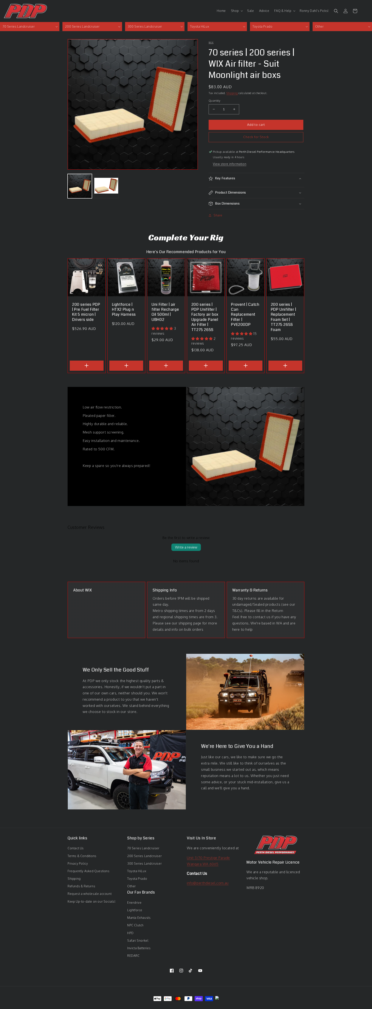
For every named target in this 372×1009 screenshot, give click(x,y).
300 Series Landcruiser (144, 863)
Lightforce (134, 910)
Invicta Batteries (138, 948)
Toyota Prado (137, 878)
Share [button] (218, 215)
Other (131, 886)
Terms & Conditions (82, 856)
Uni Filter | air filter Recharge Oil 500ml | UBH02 (165, 312)
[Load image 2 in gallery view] (106, 186)
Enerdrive (134, 902)
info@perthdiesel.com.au (208, 883)
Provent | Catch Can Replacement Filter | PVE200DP (245, 314)
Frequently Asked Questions (89, 871)
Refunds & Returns (81, 886)
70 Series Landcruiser (143, 848)
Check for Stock (256, 137)
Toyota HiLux (136, 871)
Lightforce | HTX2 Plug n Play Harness (124, 309)
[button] (236, 10)
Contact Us (76, 848)
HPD (130, 933)
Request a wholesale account (90, 893)
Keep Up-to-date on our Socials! (92, 901)
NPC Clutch (135, 925)
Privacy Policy (78, 863)
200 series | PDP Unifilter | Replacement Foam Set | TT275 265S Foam (283, 317)
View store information (229, 164)
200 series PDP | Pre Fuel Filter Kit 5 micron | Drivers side (86, 312)
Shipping (232, 93)
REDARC (133, 955)
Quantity (214, 100)
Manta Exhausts (138, 917)
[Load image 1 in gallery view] (80, 186)
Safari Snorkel (137, 940)
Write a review (186, 547)
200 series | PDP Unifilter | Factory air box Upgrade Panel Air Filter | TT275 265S (205, 317)
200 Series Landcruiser (144, 856)
